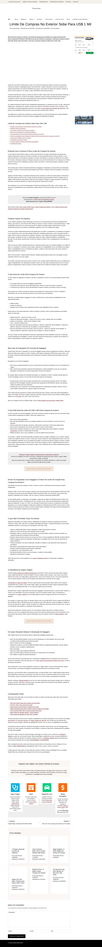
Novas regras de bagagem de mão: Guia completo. (24, 714)
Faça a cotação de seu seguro (15, 803)
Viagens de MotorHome (80, 19)
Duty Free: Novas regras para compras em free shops (25, 703)
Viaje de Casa (59, 19)
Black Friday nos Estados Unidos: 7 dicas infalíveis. (24, 712)
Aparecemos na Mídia (56, 1)
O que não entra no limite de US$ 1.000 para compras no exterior (27, 134)
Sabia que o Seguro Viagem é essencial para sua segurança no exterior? (39, 454)
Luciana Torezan (16, 28)
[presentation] (18, 841)
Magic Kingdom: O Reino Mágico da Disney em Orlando (59, 850)
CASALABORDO (34, 740)
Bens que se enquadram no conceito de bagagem (23, 132)
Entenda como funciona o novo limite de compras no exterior (26, 126)
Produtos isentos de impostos (18, 128)
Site (52, 931)
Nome (10, 931)
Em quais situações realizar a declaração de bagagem (24, 141)
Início (16, 19)
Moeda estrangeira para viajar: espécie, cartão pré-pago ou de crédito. (29, 708)
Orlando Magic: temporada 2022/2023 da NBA (20, 822)
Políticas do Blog (14, 1)
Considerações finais (15, 143)
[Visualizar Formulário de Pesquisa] (9, 19)
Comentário (12, 912)
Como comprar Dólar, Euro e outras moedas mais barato (25, 710)
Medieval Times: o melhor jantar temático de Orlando (38, 871)
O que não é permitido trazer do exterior (20, 138)
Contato (68, 1)
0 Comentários (55, 28)
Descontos (49, 19)
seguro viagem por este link (38, 720)
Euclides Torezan (38, 855)
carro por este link (23, 720)
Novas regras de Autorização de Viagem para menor (24, 707)
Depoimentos (43, 1)
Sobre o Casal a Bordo (29, 1)
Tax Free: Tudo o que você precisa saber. (21, 705)
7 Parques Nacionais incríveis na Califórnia (18, 850)
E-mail (32, 931)
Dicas (68, 19)
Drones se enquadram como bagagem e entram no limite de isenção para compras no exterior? (35, 136)
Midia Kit (75, 1)
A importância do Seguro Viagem (18, 139)
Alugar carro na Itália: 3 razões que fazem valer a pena (18, 881)
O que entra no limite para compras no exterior (22, 130)
